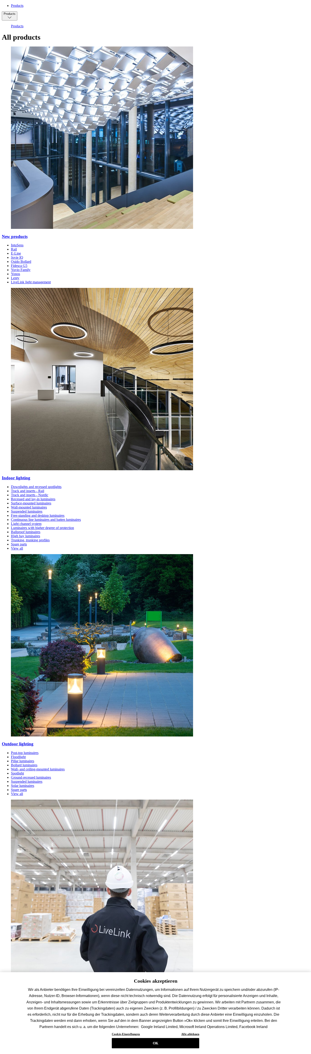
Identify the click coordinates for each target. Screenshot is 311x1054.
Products (17, 6)
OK (155, 1043)
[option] (17, 26)
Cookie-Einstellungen (126, 1034)
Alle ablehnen (190, 1034)
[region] (155, 1013)
